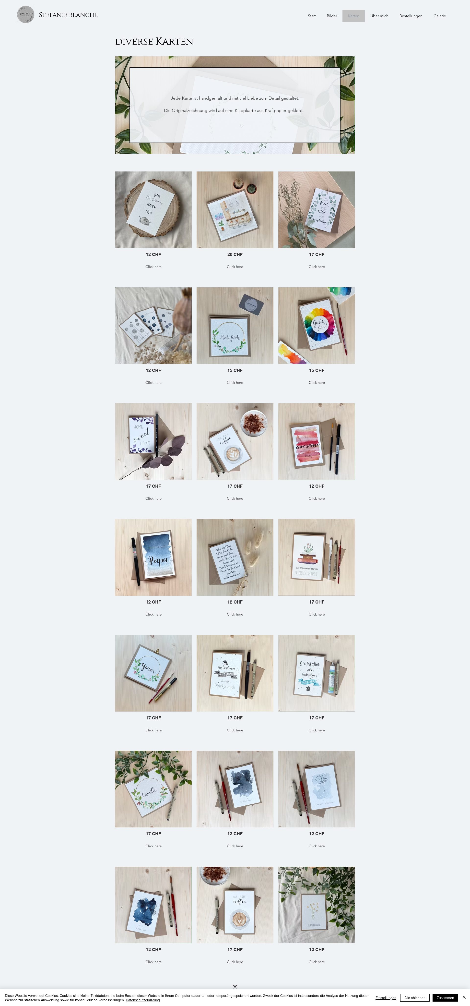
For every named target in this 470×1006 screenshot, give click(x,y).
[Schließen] (464, 997)
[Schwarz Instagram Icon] (235, 987)
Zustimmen (445, 997)
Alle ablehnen (414, 997)
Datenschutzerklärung (143, 999)
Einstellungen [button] (386, 997)
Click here (153, 266)
